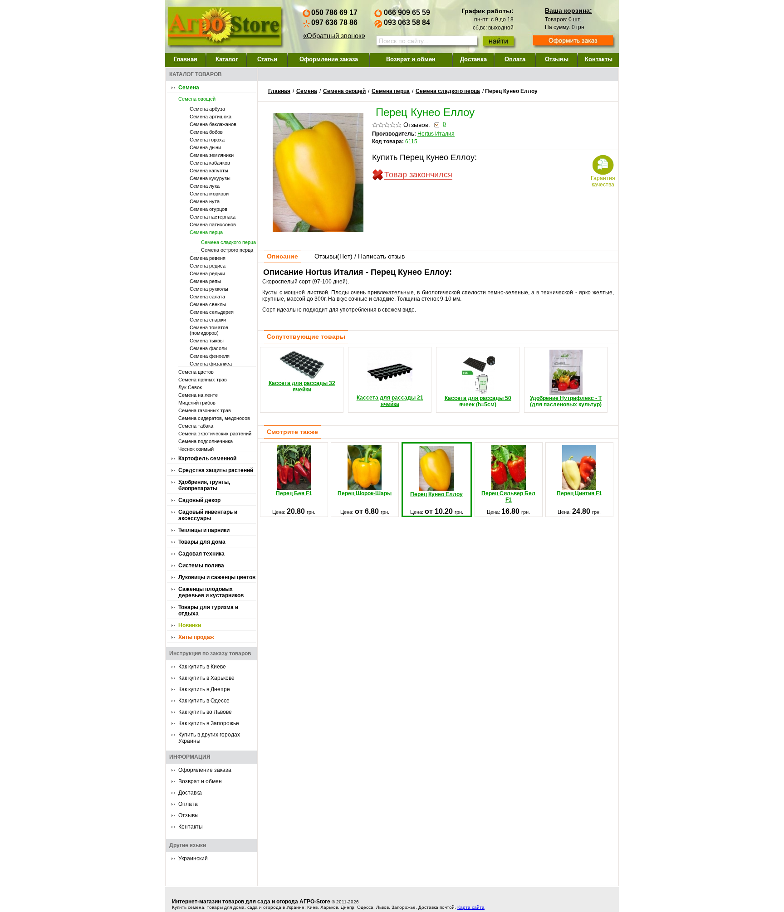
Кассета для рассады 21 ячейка (390, 401)
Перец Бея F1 (294, 493)
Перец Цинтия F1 (579, 493)
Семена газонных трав (204, 410)
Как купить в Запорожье (208, 723)
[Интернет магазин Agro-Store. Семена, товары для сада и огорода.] (224, 24)
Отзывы (556, 59)
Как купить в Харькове (206, 678)
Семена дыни (205, 147)
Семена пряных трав (202, 379)
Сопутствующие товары (306, 336)
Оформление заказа (328, 59)
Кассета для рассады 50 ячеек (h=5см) (478, 401)
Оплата (515, 59)
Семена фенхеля (210, 356)
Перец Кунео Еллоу (436, 494)
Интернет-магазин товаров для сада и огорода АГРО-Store (251, 901)
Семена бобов (206, 132)
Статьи (267, 59)
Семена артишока (210, 116)
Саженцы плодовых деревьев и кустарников (211, 592)
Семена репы (205, 281)
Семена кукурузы (210, 178)
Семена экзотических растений (214, 433)
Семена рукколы (209, 289)
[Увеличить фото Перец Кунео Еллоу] (318, 229)
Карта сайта (471, 907)
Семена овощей (197, 99)
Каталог (227, 59)
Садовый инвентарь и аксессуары (207, 515)
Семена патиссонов (213, 224)
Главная (185, 59)
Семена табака (195, 426)
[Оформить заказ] (573, 41)
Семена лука (205, 186)
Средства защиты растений (215, 470)
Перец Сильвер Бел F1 (508, 496)
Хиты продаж (196, 637)
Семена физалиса (211, 363)
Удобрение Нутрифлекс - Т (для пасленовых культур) (566, 401)
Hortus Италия (436, 134)
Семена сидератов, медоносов (214, 418)
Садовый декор (199, 500)
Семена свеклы (208, 304)
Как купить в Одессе (204, 700)
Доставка (473, 59)
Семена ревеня (207, 258)
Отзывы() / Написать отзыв (359, 256)
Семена (188, 87)
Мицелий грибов (197, 402)
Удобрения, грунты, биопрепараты (204, 485)
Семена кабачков (210, 163)
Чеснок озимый (196, 449)
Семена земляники (212, 155)
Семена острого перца (227, 250)
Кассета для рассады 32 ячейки (302, 386)
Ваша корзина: (568, 10)
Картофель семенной (207, 458)
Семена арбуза (207, 109)
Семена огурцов (208, 209)
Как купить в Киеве (202, 666)
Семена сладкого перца (228, 242)
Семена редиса (207, 265)
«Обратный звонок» (334, 35)
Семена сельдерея (212, 312)
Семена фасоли (208, 348)
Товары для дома (201, 542)
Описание (282, 256)
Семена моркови (209, 193)
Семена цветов (196, 372)
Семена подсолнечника (205, 441)
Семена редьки (207, 273)
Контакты (598, 59)
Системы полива (201, 565)
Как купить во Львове (205, 712)
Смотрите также (292, 431)
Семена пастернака (212, 216)
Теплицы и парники (204, 530)
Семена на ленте (198, 395)
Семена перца (206, 232)
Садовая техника (201, 554)
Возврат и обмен (411, 59)
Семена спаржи (208, 319)
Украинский (193, 858)
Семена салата (207, 296)
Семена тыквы (207, 340)
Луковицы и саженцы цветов (216, 577)
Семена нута (205, 201)
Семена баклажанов (213, 124)
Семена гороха (207, 139)
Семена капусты (209, 170)
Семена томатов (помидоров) (209, 330)
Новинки (189, 625)
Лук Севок (190, 387)
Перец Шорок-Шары (365, 493)
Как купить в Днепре (204, 689)
